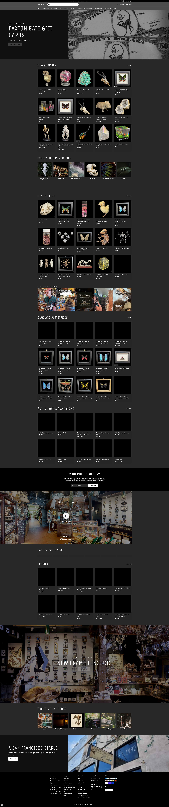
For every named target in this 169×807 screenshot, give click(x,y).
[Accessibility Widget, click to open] (2, 805)
